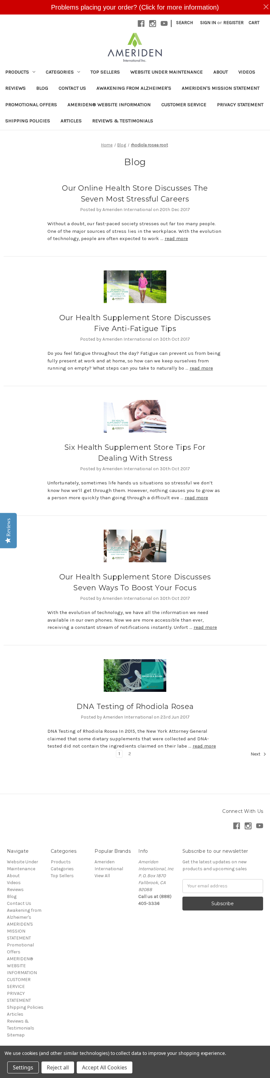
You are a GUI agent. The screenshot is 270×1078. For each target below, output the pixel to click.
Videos (246, 72)
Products (17, 72)
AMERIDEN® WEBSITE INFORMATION (109, 105)
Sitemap (16, 1035)
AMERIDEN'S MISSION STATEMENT (220, 88)
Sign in (208, 22)
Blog (42, 88)
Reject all (58, 1067)
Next (256, 754)
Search (184, 22)
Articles (71, 121)
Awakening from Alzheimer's (133, 88)
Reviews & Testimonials (122, 121)
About (220, 72)
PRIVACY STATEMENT (240, 105)
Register (233, 22)
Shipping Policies (27, 121)
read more (176, 238)
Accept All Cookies (104, 1067)
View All (102, 875)
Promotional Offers (31, 105)
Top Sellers (105, 72)
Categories (60, 72)
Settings (23, 1067)
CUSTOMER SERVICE (183, 105)
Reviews (15, 88)
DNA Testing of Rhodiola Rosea (135, 706)
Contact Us (72, 88)
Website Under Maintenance (166, 72)
